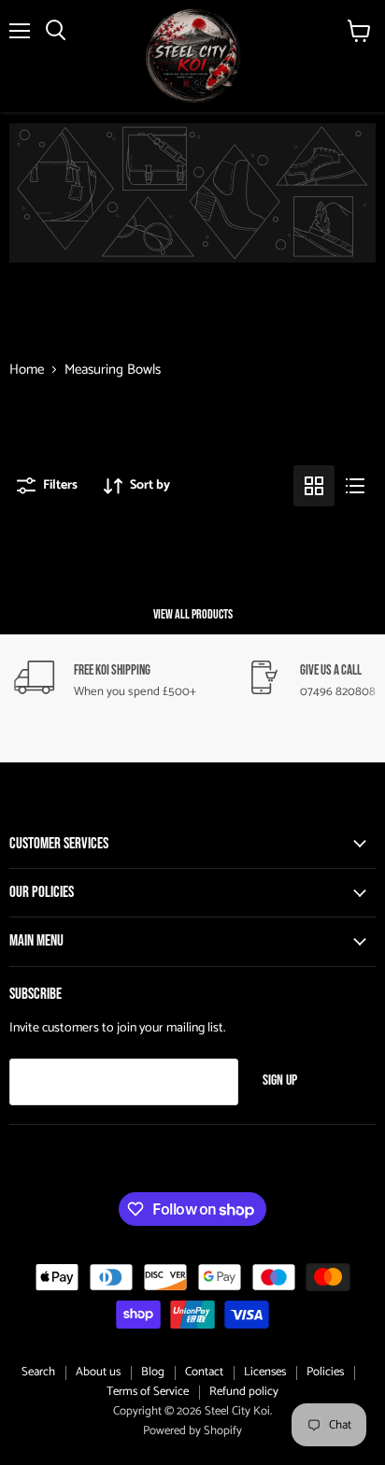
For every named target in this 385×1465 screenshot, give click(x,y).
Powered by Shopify (192, 1431)
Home (26, 369)
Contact (204, 1372)
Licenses (265, 1372)
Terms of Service (148, 1391)
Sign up (280, 1080)
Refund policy (243, 1391)
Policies (325, 1372)
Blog (152, 1372)
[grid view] (314, 485)
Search (38, 1372)
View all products (193, 614)
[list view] (355, 485)
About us (98, 1372)
